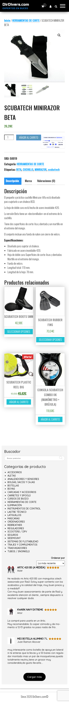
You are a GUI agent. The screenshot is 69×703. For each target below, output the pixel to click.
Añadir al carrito (28, 137)
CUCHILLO (28, 170)
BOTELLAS (13, 485)
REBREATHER (15, 525)
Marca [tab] (28, 181)
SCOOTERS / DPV (17, 531)
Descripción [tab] (12, 181)
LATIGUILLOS (14, 515)
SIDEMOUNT (14, 538)
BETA (18, 170)
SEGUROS (13, 534)
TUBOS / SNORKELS (19, 551)
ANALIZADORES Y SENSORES (23, 479)
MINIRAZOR (41, 170)
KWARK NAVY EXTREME (30, 609)
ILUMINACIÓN (15, 505)
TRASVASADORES (17, 548)
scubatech (54, 170)
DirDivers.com (16, 4)
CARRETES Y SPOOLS (19, 495)
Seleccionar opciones (18, 332)
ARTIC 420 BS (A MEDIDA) (31, 567)
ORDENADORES (16, 521)
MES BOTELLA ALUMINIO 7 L (32, 638)
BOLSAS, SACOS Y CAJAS (21, 482)
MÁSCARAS (14, 518)
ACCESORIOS (15, 472)
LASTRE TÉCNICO (17, 511)
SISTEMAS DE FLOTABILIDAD (23, 541)
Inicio (7, 20)
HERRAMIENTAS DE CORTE (26, 20)
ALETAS (12, 475)
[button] (59, 35)
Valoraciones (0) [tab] (46, 181)
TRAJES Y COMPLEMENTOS (22, 544)
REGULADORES (16, 528)
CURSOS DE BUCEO (18, 498)
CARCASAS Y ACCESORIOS (22, 492)
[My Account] (50, 6)
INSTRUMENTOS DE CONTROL (24, 508)
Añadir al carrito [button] (18, 402)
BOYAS (11, 488)
